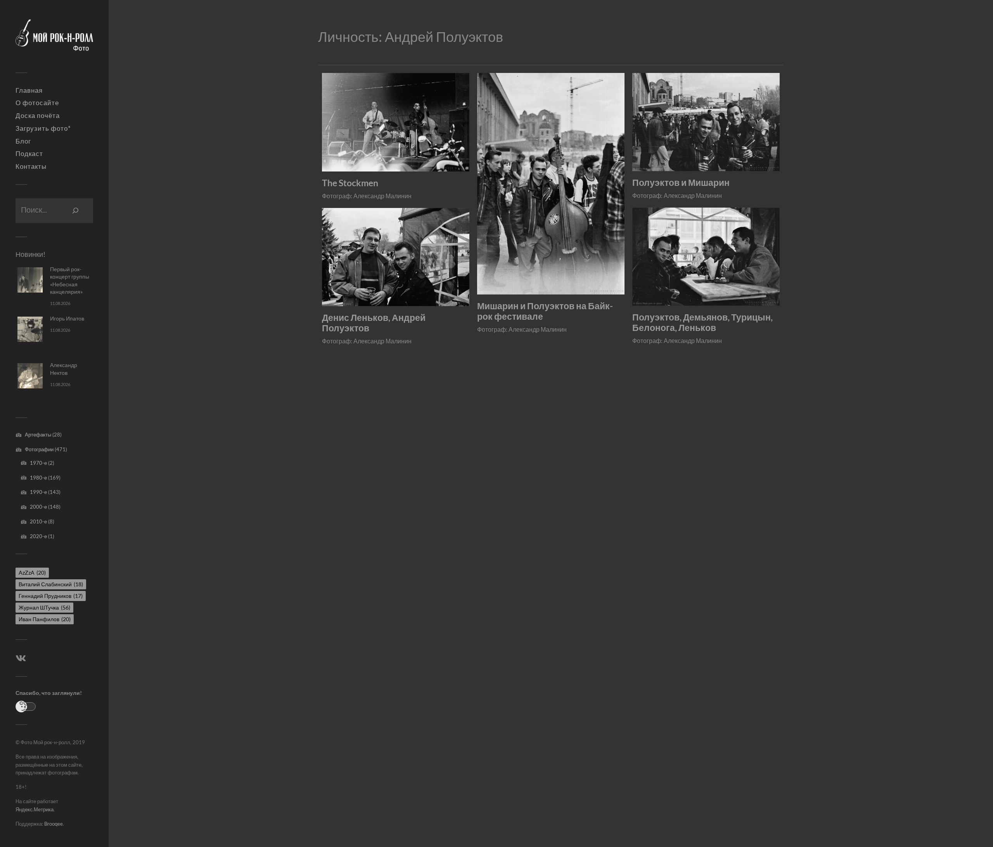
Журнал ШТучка (44, 607)
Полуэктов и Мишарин (681, 182)
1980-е (38, 478)
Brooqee (53, 824)
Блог (23, 141)
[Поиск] (76, 211)
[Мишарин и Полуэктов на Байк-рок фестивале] (551, 183)
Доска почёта (38, 116)
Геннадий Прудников (51, 595)
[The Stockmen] (395, 122)
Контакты (31, 166)
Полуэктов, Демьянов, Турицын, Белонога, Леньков (702, 322)
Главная (29, 90)
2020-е (38, 536)
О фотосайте (37, 103)
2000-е (38, 507)
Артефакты (38, 434)
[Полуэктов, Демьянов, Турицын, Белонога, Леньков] (706, 257)
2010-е (38, 521)
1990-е (38, 492)
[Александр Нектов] (30, 375)
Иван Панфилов (45, 619)
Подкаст (29, 154)
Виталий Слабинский (51, 584)
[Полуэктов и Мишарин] (706, 122)
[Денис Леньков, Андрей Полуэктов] (395, 257)
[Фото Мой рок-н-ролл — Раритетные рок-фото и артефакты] (54, 39)
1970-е (38, 463)
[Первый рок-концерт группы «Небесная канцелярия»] (30, 279)
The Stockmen (350, 183)
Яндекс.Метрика (35, 809)
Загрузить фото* (43, 128)
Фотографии (39, 449)
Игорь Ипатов (67, 318)
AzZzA (32, 572)
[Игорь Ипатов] (30, 329)
